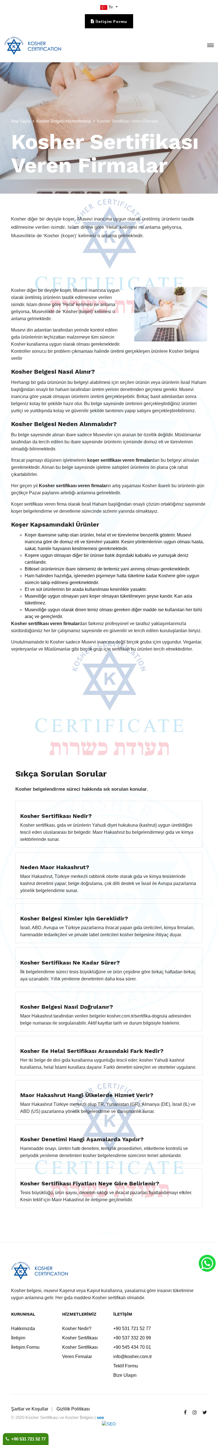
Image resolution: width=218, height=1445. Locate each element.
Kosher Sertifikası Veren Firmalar (80, 1352)
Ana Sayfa (20, 121)
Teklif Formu (125, 1365)
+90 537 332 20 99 (132, 1337)
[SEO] (109, 1427)
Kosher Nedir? (76, 1328)
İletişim (18, 1337)
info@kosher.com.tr (132, 1356)
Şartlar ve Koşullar (29, 1408)
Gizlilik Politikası (73, 1408)
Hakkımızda (23, 1328)
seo (100, 1417)
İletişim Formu (25, 1347)
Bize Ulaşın (125, 1375)
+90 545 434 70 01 (132, 1347)
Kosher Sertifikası (80, 1337)
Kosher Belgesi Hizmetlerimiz (63, 121)
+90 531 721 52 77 (27, 1439)
